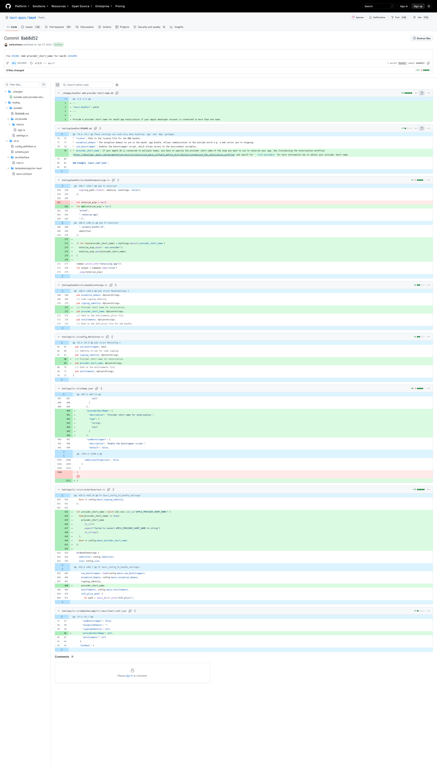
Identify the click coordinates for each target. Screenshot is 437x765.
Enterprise (102, 6)
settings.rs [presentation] (22, 135)
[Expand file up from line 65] (62, 343)
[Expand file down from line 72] (62, 380)
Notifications (379, 17)
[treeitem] (25, 94)
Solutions (39, 6)
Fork (400, 17)
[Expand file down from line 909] (64, 452)
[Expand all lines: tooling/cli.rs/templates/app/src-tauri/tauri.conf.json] (134, 610)
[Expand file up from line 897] (64, 394)
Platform (20, 6)
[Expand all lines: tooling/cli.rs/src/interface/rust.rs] (113, 489)
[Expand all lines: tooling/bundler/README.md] (100, 128)
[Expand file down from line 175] (62, 328)
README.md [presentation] (22, 113)
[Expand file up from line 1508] (64, 456)
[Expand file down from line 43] (62, 650)
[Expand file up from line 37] (62, 617)
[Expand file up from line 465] (62, 569)
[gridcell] (244, 99)
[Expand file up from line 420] (62, 495)
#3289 (72, 56)
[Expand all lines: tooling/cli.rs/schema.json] (101, 388)
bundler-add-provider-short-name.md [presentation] (35, 96)
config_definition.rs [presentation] (25, 146)
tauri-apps (18, 18)
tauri (32, 18)
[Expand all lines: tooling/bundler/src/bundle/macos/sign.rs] (118, 180)
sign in (129, 675)
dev (14, 63)
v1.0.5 (38, 63)
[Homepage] (8, 6)
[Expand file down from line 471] (62, 602)
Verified (58, 44)
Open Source (80, 6)
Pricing (120, 6)
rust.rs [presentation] (19, 162)
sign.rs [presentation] (21, 129)
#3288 (15, 56)
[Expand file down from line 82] (62, 171)
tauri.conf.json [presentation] (24, 173)
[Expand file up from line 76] (62, 134)
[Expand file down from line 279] (62, 276)
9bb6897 (402, 63)
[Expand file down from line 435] (62, 565)
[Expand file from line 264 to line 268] (62, 223)
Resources (59, 6)
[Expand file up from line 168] (62, 291)
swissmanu (16, 44)
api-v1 (51, 63)
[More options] (428, 93)
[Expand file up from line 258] (62, 186)
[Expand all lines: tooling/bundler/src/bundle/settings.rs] (115, 285)
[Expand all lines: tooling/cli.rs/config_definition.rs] (112, 336)
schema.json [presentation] (22, 151)
